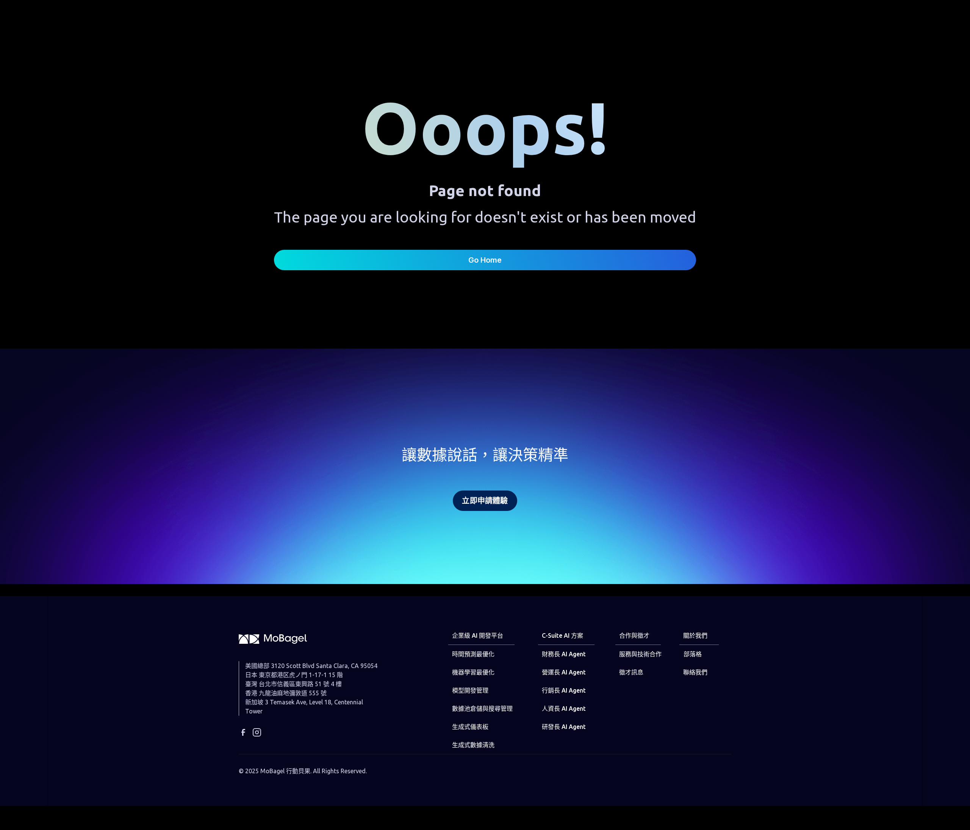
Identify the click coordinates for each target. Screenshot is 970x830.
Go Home (485, 260)
